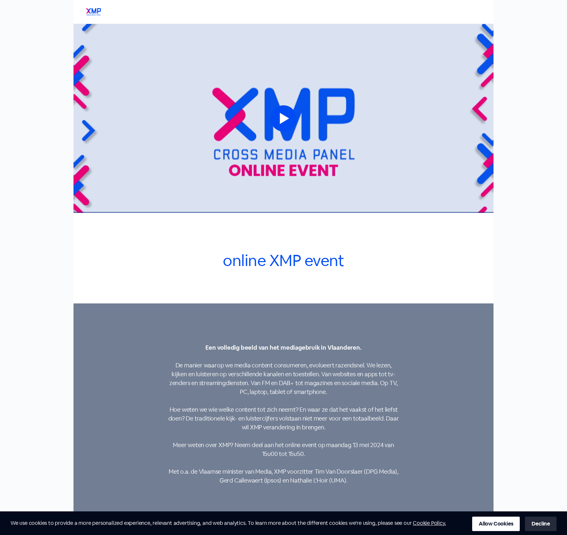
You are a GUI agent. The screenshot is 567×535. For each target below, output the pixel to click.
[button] (284, 118)
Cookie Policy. (429, 523)
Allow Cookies (496, 523)
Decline (541, 523)
